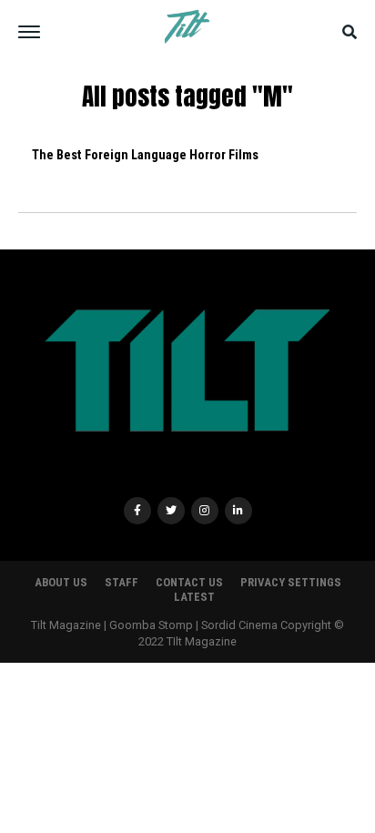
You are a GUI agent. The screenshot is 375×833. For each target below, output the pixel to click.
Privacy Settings (290, 582)
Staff (121, 582)
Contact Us (189, 582)
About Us (61, 582)
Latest (194, 597)
